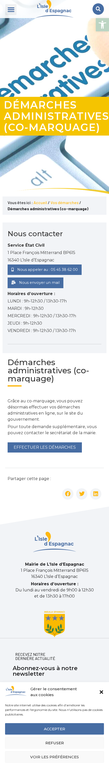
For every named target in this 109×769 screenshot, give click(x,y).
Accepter (54, 728)
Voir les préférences (54, 756)
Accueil (40, 202)
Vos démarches (64, 202)
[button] (102, 24)
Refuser (54, 742)
